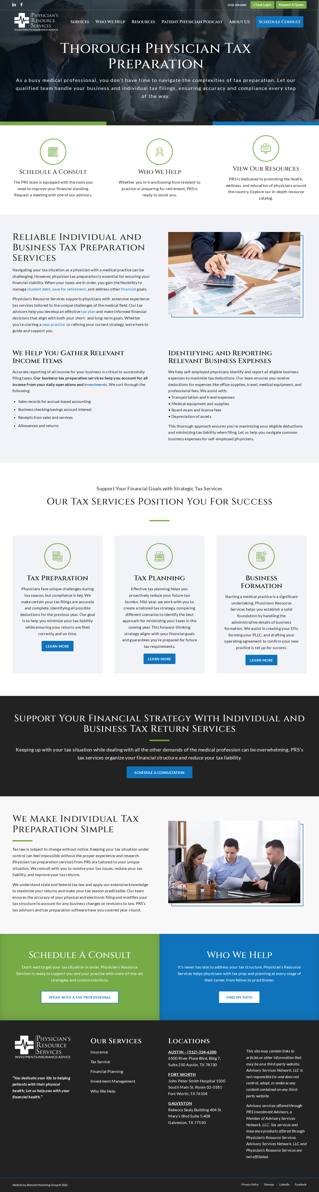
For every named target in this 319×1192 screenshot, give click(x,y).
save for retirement (69, 289)
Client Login (262, 5)
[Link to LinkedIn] (13, 4)
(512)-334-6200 (237, 4)
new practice (54, 324)
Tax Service (100, 1061)
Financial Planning (106, 1071)
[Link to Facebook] (21, 4)
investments (95, 384)
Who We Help (103, 1091)
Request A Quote (291, 5)
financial (128, 289)
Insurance (99, 1051)
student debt (38, 289)
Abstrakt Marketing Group (42, 1185)
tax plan (88, 311)
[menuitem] (237, 5)
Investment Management (113, 1081)
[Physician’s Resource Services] (36, 22)
